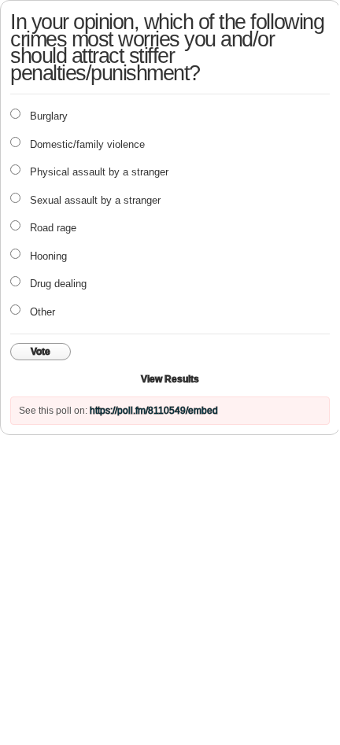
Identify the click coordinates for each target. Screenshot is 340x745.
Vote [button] (40, 351)
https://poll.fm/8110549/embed (154, 410)
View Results (170, 379)
